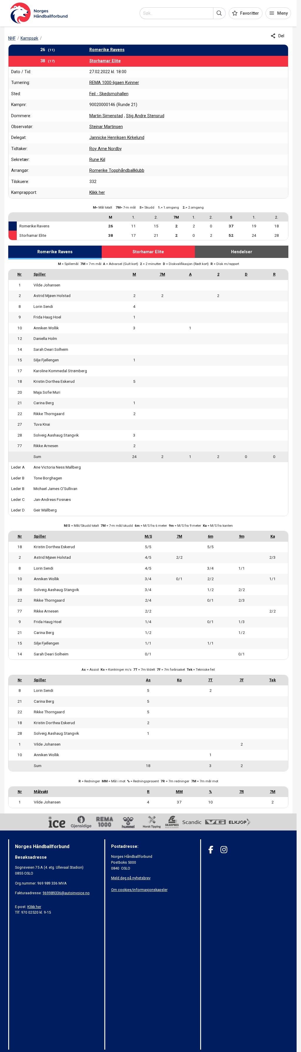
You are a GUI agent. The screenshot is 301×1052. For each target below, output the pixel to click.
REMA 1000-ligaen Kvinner (114, 82)
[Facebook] (211, 849)
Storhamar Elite (105, 60)
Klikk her (97, 192)
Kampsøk (29, 38)
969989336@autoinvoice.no (66, 893)
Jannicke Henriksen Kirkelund (116, 137)
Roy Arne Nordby (105, 148)
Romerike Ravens (107, 49)
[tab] (55, 253)
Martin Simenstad (106, 115)
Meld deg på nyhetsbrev (130, 878)
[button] (219, 13)
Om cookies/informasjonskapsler (139, 889)
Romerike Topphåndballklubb (116, 170)
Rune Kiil (97, 159)
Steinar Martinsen (106, 126)
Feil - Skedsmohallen (108, 93)
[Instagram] (224, 849)
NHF (12, 38)
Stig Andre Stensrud (145, 115)
